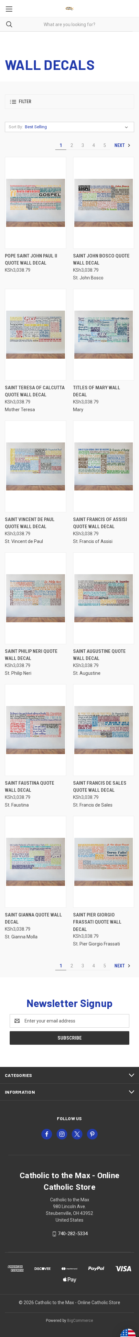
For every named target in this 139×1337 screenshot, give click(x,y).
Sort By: (16, 126)
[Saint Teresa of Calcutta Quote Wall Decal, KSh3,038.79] (35, 334)
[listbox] (78, 127)
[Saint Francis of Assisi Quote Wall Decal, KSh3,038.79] (103, 466)
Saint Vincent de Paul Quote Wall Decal (30, 523)
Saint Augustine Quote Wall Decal (99, 655)
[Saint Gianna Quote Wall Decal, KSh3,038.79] (35, 861)
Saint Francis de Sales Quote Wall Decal (99, 786)
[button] (69, 101)
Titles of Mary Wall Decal (96, 391)
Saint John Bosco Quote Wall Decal (101, 259)
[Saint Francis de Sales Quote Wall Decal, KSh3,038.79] (103, 730)
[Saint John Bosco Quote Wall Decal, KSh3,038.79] (103, 202)
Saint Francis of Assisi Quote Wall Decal (100, 523)
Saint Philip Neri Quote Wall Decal (31, 655)
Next (120, 145)
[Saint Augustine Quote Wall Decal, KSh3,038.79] (103, 598)
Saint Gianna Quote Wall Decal (33, 918)
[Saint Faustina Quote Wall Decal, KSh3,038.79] (35, 730)
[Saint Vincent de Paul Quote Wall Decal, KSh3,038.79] (35, 466)
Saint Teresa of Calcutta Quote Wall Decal (35, 391)
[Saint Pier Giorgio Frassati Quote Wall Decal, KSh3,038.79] (103, 861)
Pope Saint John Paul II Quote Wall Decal (31, 259)
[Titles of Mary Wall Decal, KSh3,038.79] (103, 334)
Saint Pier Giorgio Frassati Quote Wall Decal (97, 922)
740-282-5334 (73, 1233)
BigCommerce (80, 1320)
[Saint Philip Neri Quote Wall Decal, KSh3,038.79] (35, 598)
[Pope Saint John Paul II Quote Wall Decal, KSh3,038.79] (35, 202)
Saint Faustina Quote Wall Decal (29, 786)
